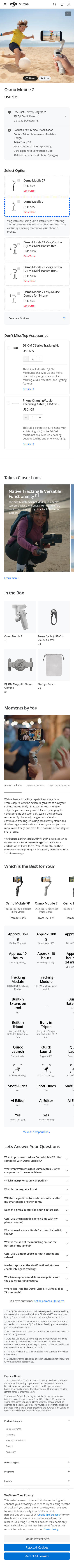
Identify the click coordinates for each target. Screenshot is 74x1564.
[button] (28, 389)
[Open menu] (5, 4)
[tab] (30, 78)
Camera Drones (13, 1428)
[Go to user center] (69, 4)
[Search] (54, 4)
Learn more (11, 578)
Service (9, 1446)
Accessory (11, 1451)
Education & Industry (16, 1440)
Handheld (10, 1434)
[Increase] (40, 358)
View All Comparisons (35, 1132)
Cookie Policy (50, 1529)
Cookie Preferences (49, 1514)
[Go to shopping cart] (61, 4)
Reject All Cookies (37, 1547)
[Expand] (66, 1158)
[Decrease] (26, 358)
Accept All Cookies (37, 1556)
